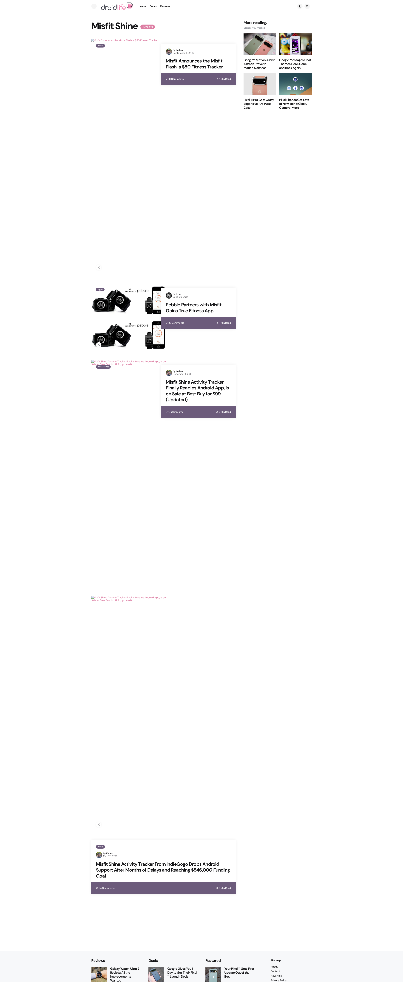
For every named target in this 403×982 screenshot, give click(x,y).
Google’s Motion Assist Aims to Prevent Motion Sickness (259, 64)
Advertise (276, 975)
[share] (98, 267)
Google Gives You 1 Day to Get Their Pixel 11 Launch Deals (182, 973)
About (274, 966)
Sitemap (276, 960)
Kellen (179, 50)
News (100, 45)
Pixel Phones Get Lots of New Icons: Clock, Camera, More (294, 104)
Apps (100, 289)
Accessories (103, 367)
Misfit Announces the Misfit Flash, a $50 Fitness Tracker (194, 64)
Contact (275, 971)
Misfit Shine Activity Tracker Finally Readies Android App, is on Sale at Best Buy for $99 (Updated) (197, 391)
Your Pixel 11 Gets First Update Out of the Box (239, 973)
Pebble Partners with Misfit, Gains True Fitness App (194, 308)
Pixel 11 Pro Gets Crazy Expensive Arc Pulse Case (259, 104)
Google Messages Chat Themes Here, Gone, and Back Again (295, 64)
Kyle (178, 294)
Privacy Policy (279, 980)
